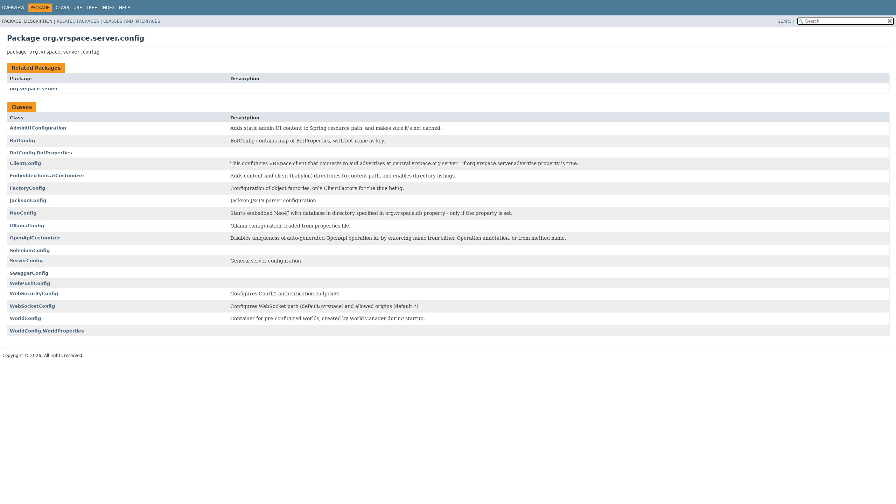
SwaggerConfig (29, 273)
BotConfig (22, 140)
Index (108, 7)
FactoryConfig (27, 188)
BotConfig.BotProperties (41, 152)
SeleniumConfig (30, 250)
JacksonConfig (28, 200)
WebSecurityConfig (34, 293)
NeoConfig (23, 213)
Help (124, 7)
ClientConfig (25, 163)
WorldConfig (25, 318)
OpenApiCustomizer (35, 237)
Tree (91, 7)
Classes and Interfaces (131, 21)
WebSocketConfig (32, 306)
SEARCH (786, 21)
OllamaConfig (27, 225)
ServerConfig (26, 260)
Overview (13, 7)
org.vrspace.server (34, 88)
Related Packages (78, 21)
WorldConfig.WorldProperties (47, 331)
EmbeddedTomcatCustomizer (47, 175)
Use (78, 7)
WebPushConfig (30, 283)
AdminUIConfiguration (38, 128)
